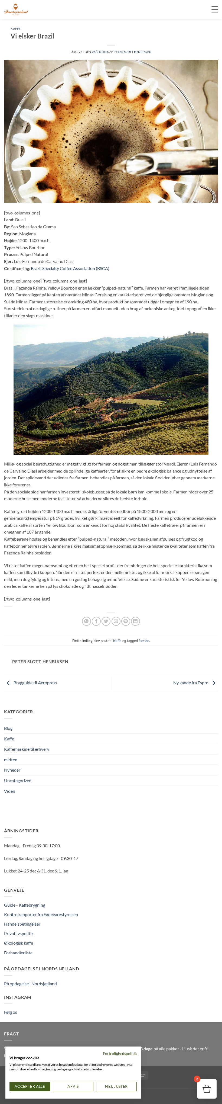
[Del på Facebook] (96, 621)
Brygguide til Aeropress (35, 682)
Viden (9, 791)
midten (10, 759)
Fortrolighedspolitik (120, 1053)
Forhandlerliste (18, 952)
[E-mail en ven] (116, 621)
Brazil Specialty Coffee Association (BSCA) (70, 268)
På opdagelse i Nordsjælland (30, 983)
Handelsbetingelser (22, 923)
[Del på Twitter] (106, 621)
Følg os (10, 1012)
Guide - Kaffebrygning (24, 904)
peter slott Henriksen (132, 51)
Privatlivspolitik (19, 933)
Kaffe (16, 28)
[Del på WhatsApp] (86, 621)
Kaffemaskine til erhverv (26, 749)
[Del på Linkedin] (135, 621)
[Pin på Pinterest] (125, 621)
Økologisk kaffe (18, 942)
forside (144, 640)
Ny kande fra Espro (191, 682)
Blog (8, 728)
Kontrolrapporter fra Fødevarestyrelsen (41, 914)
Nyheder (12, 769)
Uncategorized (17, 780)
